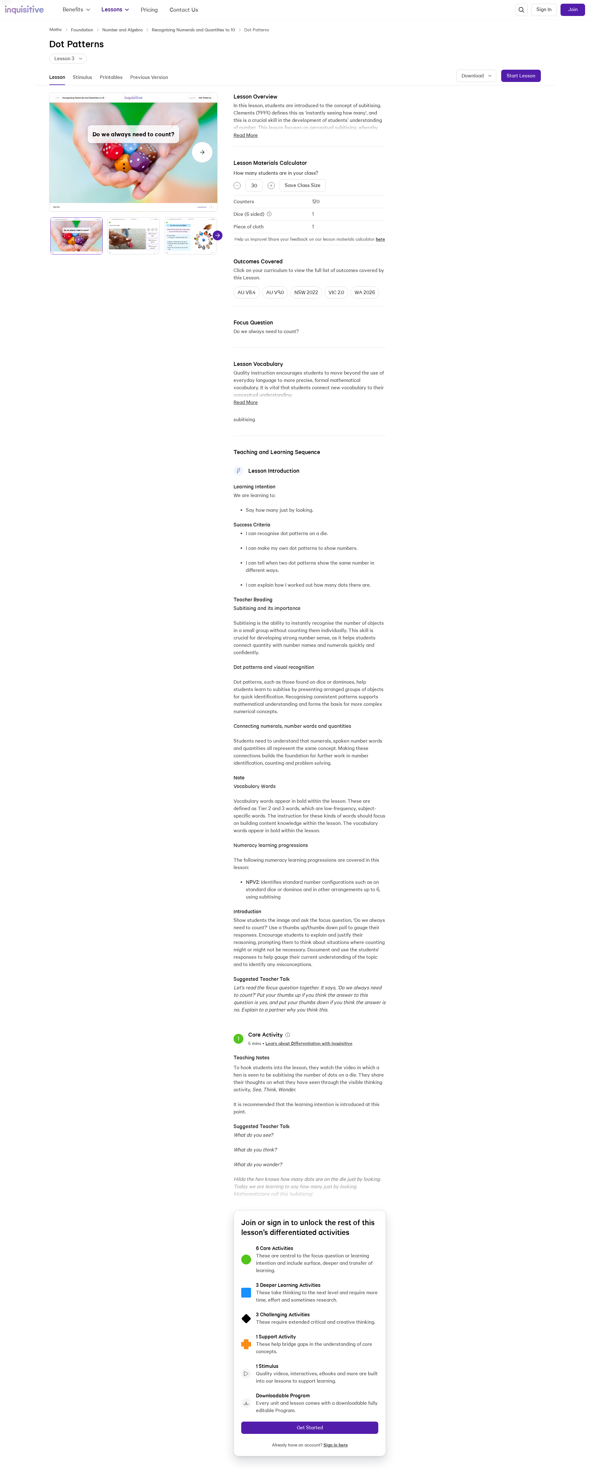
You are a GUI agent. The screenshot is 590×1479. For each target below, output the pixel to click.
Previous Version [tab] (149, 77)
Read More (246, 135)
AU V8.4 (247, 292)
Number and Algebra (122, 29)
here (380, 239)
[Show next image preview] (202, 152)
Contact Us (184, 9)
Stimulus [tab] (82, 77)
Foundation (82, 29)
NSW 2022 (306, 292)
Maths (55, 29)
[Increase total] (271, 185)
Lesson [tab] (57, 77)
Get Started (310, 1427)
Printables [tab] (111, 77)
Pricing (149, 9)
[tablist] (112, 77)
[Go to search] (521, 10)
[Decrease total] (237, 185)
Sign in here (336, 1444)
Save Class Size (303, 185)
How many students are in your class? (276, 173)
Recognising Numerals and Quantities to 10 (193, 29)
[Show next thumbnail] (217, 235)
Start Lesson (521, 76)
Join (573, 9)
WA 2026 (365, 292)
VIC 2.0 (336, 292)
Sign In (544, 9)
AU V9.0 (275, 292)
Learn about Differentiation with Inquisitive (309, 1043)
